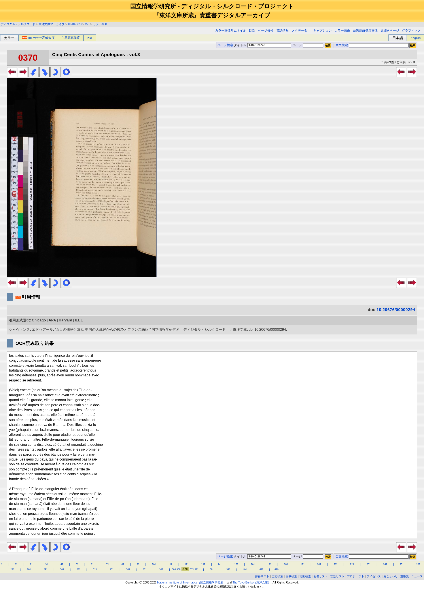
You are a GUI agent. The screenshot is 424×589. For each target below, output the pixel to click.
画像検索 (291, 576)
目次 (252, 30)
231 (369, 564)
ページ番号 (265, 30)
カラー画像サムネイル (230, 30)
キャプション (322, 30)
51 (77, 564)
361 (161, 569)
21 (31, 564)
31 (46, 564)
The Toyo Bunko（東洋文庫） (252, 582)
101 (154, 564)
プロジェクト (355, 576)
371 (192, 569)
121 (187, 564)
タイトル (240, 45)
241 (385, 564)
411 (261, 569)
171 (269, 564)
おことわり (390, 576)
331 (112, 569)
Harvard (65, 320)
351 (145, 569)
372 (197, 569)
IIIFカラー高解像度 (41, 38)
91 (138, 564)
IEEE (79, 320)
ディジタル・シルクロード (18, 24)
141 (220, 564)
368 (174, 569)
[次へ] (23, 76)
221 (352, 564)
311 (78, 569)
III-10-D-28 (74, 24)
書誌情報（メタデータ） (293, 30)
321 (95, 569)
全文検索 (341, 45)
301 (62, 569)
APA (52, 320)
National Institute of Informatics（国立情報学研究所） (191, 582)
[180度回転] (55, 76)
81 (122, 564)
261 (418, 564)
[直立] (66, 76)
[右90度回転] (44, 76)
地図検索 (305, 576)
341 (128, 569)
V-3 (87, 24)
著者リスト (320, 576)
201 (319, 564)
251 (402, 564)
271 (12, 569)
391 (228, 569)
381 (212, 569)
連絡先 (404, 576)
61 (92, 564)
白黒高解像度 (70, 38)
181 (286, 564)
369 (178, 569)
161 (253, 564)
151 (236, 564)
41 (62, 564)
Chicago (39, 320)
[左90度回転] (33, 76)
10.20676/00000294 (396, 309)
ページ (297, 45)
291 (45, 569)
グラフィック (411, 30)
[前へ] (12, 76)
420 (276, 569)
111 (170, 564)
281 (29, 569)
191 (303, 564)
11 (16, 564)
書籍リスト (262, 576)
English (416, 38)
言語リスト (337, 576)
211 (335, 564)
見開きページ (389, 30)
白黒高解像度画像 (365, 30)
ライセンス (374, 576)
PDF (90, 38)
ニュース (417, 576)
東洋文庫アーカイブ (51, 24)
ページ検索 (225, 45)
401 (245, 569)
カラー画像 (100, 24)
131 (203, 564)
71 (107, 564)
